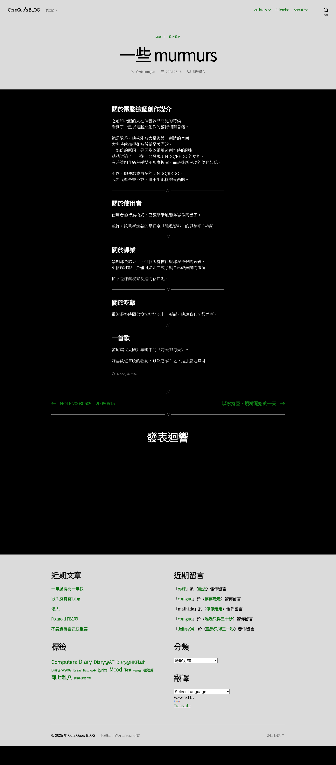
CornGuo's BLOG (24, 9)
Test (127, 670)
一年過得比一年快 (67, 589)
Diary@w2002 (61, 670)
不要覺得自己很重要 (69, 629)
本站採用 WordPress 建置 (120, 735)
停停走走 (213, 598)
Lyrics (103, 670)
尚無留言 (199, 71)
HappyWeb (89, 670)
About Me (301, 10)
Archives (260, 10)
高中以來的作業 (82, 678)
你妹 (182, 589)
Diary (85, 661)
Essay (77, 670)
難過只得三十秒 (219, 619)
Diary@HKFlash (130, 662)
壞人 (55, 609)
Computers (64, 661)
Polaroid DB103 (64, 619)
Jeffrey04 (186, 629)
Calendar (282, 10)
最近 (202, 589)
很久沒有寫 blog (65, 598)
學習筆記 (137, 670)
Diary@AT (104, 661)
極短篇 (148, 669)
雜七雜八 (175, 37)
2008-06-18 (173, 71)
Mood (160, 37)
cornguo (149, 71)
